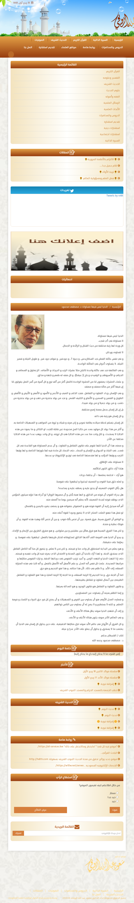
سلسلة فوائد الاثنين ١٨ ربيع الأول (100, 671)
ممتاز (113, 793)
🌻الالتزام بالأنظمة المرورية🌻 (101, 159)
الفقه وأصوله (113, 97)
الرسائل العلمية (112, 103)
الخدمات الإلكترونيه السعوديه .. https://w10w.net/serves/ (87, 766)
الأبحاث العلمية (112, 109)
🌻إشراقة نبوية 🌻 (107, 684)
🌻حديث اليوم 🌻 (108, 709)
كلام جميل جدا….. (109, 166)
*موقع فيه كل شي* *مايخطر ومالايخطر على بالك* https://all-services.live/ (78, 747)
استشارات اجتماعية (110, 134)
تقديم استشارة (47, 47)
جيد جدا (112, 797)
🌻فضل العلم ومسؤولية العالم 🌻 (98, 178)
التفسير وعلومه (111, 78)
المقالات (38, 891)
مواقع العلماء (68, 47)
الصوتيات (39, 40)
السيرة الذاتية (100, 40)
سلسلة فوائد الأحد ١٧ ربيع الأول (101, 678)
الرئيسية (118, 40)
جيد (114, 801)
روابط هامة (89, 47)
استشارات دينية (112, 128)
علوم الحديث (113, 90)
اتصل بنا (28, 47)
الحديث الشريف (59, 40)
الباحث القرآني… (109, 753)
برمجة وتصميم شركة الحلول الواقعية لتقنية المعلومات (32, 898)
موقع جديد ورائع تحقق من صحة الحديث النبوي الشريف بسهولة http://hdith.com (73, 759)
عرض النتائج (40, 810)
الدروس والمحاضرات (112, 47)
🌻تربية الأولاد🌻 (108, 172)
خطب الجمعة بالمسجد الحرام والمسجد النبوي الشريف (89, 690)
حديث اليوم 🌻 (109, 715)
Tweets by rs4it (114, 196)
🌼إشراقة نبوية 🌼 (107, 721)
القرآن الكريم (80, 40)
